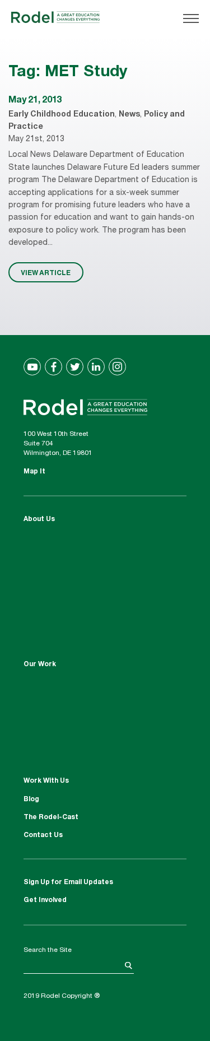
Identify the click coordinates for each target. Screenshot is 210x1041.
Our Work (40, 664)
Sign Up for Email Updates (68, 882)
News (129, 115)
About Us (39, 519)
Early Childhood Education (61, 115)
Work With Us (46, 781)
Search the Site (48, 950)
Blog (31, 799)
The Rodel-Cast (51, 817)
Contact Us (43, 835)
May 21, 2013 (35, 100)
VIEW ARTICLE (46, 272)
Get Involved (45, 900)
